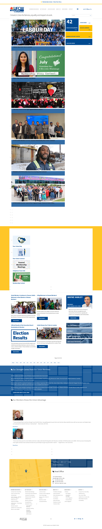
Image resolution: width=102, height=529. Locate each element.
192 (31, 362)
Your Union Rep (17, 246)
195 (41, 362)
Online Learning (84, 28)
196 (44, 362)
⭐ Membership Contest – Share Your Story (51, 2)
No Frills (51, 383)
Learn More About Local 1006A (21, 392)
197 (48, 362)
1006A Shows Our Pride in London (47, 325)
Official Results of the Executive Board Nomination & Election (22, 326)
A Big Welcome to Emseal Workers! (47, 295)
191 (27, 362)
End (58, 362)
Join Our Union (70, 43)
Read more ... (16, 320)
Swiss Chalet (57, 383)
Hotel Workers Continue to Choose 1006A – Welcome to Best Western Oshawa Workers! (23, 297)
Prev (17, 362)
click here (46, 384)
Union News (83, 22)
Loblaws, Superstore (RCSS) (42, 383)
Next (55, 362)
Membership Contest (19, 283)
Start (13, 362)
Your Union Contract (19, 259)
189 (21, 362)
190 (24, 362)
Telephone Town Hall (19, 271)
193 (34, 362)
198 (51, 362)
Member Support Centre (73, 36)
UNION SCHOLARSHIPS (72, 28)
